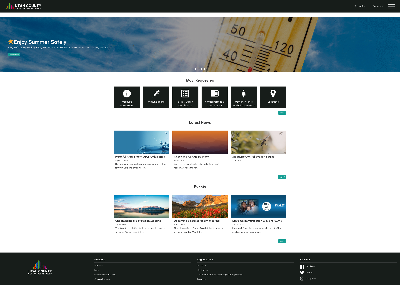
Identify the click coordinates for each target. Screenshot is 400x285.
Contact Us (202, 270)
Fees (96, 270)
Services (377, 6)
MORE (282, 113)
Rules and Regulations (105, 274)
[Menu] (391, 6)
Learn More (14, 55)
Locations (201, 279)
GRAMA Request (102, 279)
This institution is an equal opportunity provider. (220, 274)
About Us (360, 6)
